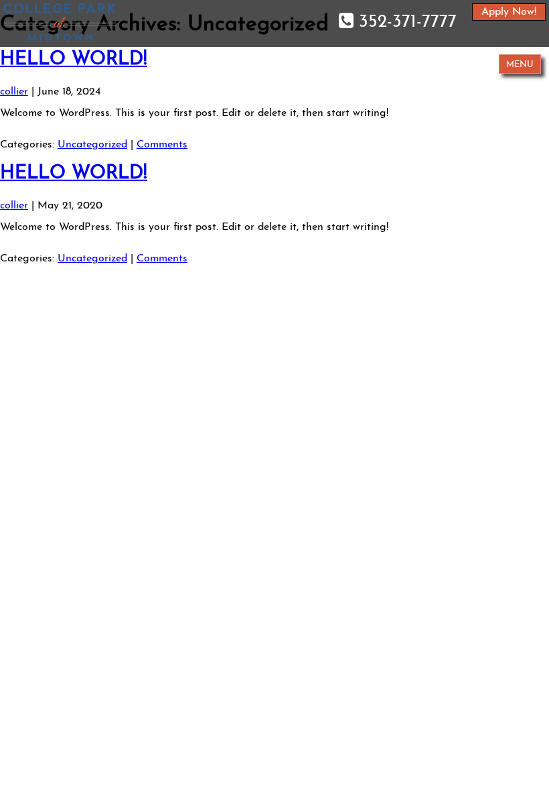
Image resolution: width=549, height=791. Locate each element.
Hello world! (73, 59)
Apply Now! (508, 12)
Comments (162, 144)
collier (14, 91)
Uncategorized (92, 144)
